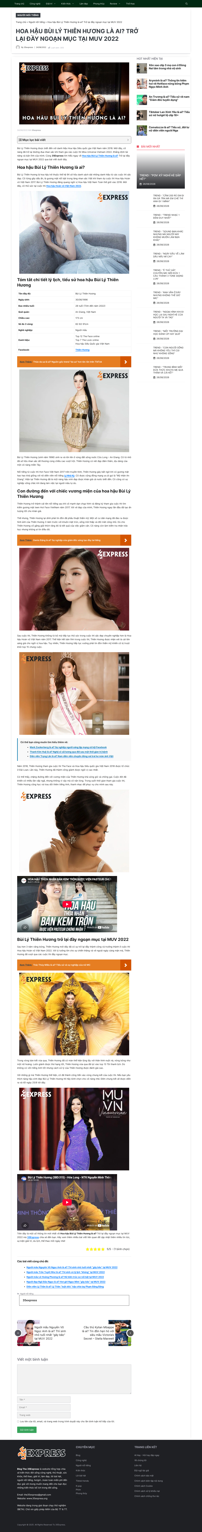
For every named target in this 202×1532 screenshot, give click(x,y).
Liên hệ (138, 1465)
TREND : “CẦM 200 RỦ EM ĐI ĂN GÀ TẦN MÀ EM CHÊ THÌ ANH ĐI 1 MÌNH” (168, 198)
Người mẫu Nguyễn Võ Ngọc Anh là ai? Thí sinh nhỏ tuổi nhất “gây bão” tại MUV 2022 (72, 1267)
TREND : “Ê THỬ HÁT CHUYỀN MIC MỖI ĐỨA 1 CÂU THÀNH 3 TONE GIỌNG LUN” (168, 274)
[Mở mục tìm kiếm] (186, 3)
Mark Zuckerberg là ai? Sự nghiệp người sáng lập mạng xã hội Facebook (68, 747)
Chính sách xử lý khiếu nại (147, 1491)
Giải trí (49, 3)
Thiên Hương (82, 349)
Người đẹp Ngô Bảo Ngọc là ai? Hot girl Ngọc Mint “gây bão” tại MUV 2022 (66, 1281)
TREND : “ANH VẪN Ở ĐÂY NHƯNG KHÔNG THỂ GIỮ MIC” (167, 295)
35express (28, 47)
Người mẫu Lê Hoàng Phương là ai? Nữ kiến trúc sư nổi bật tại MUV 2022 (65, 1276)
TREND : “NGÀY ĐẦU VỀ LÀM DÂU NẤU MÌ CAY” (168, 255)
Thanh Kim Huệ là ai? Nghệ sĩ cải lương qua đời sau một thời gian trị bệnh (69, 751)
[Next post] (130, 1333)
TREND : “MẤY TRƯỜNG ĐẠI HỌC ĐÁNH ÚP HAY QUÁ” (168, 332)
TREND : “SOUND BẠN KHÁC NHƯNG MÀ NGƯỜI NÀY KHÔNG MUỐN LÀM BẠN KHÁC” (168, 235)
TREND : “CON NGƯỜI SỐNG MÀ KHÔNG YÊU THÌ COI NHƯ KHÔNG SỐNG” (168, 350)
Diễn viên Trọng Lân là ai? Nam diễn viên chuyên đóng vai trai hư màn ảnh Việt (71, 756)
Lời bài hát (81, 1475)
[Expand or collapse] (128, 140)
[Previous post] (18, 1333)
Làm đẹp (84, 3)
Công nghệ (35, 3)
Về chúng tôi (140, 1460)
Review (113, 3)
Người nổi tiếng (28, 15)
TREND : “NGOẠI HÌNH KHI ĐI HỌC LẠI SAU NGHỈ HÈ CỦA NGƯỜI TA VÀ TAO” (168, 314)
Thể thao (130, 3)
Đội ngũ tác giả (141, 1470)
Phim (78, 1489)
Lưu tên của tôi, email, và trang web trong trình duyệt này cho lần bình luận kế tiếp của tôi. (67, 1421)
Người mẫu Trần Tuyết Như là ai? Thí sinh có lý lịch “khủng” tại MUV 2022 (66, 1272)
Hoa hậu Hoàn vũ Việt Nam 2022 (63, 185)
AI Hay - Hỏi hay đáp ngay (146, 1455)
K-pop (79, 1486)
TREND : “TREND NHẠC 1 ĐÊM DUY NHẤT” (166, 216)
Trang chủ (19, 3)
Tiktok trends (82, 1481)
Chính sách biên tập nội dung (148, 1481)
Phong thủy (98, 3)
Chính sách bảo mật (143, 1475)
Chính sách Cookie (143, 1486)
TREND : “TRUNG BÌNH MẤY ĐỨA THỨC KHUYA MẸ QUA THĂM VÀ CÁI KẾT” (168, 370)
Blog (78, 1455)
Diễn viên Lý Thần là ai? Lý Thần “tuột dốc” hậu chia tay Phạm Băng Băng (65, 1286)
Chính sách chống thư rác (146, 1496)
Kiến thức (66, 3)
